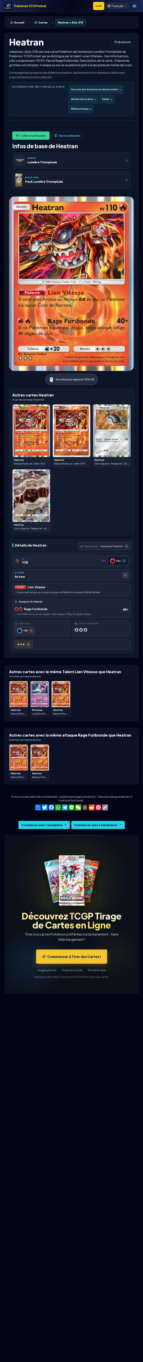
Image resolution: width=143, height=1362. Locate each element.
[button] (117, 6)
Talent (107, 99)
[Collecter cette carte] (31, 135)
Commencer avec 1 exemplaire (41, 825)
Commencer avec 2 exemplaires (95, 825)
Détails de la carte (83, 99)
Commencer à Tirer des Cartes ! (74, 956)
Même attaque (81, 108)
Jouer (98, 5)
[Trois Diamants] (24, 644)
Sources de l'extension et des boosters (96, 89)
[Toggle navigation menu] (134, 6)
